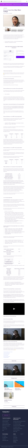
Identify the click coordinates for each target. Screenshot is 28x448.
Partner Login (15, 431)
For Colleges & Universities (17, 422)
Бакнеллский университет (7, 356)
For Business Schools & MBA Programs (19, 425)
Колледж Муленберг (6, 357)
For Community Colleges (17, 424)
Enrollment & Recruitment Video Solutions (19, 421)
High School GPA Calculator (6, 424)
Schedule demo (6, 415)
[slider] (10, 52)
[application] (14, 21)
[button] (8, 30)
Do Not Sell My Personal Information (15, 441)
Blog (3, 430)
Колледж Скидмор (6, 355)
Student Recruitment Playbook (17, 428)
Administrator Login (5, 440)
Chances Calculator (5, 421)
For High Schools (4, 437)
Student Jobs (4, 427)
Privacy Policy (15, 437)
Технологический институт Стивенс (8, 351)
